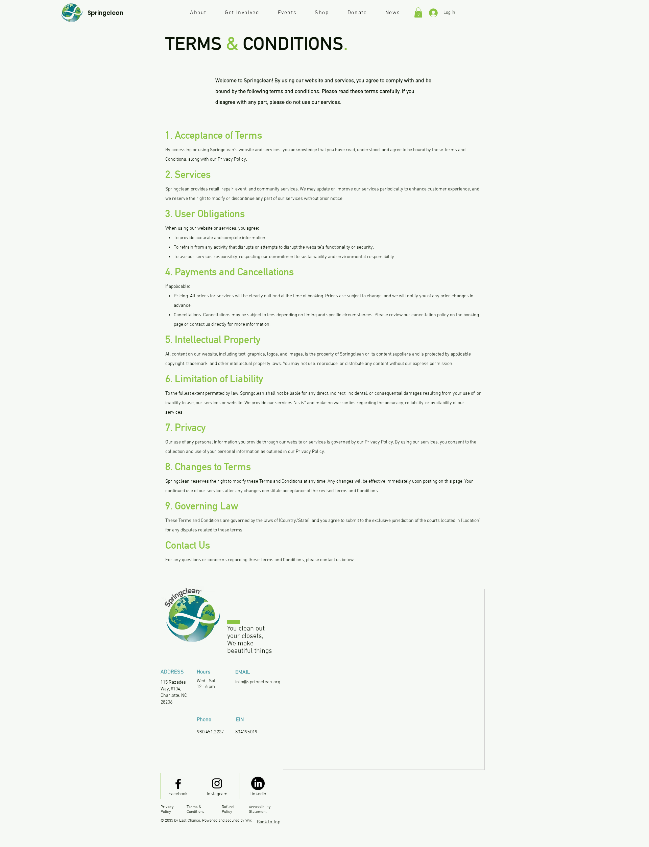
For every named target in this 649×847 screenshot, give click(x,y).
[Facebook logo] (178, 784)
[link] (418, 12)
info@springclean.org (258, 682)
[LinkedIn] (258, 783)
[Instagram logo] (217, 783)
